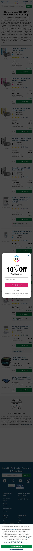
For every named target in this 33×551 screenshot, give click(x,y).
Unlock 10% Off (16, 285)
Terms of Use (25, 294)
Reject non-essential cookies (16, 549)
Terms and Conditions (16, 541)
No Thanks (16, 290)
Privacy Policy (13, 529)
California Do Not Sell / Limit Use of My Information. (16, 542)
